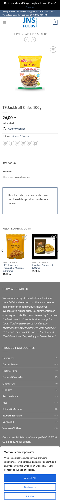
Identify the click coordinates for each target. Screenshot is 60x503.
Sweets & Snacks (35, 33)
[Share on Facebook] (11, 143)
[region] (30, 474)
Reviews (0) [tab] (9, 163)
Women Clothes (11, 428)
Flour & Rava (9, 370)
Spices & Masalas (12, 409)
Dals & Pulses (10, 364)
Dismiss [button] (30, 7)
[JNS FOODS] (30, 22)
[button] (4, 22)
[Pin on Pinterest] (29, 143)
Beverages (8, 357)
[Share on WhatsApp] (5, 143)
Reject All (30, 495)
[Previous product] (33, 39)
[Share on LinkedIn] (35, 143)
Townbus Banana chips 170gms (43, 266)
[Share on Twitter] (17, 143)
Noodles (7, 389)
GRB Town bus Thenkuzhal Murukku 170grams (13, 268)
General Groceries (12, 377)
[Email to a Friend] (23, 143)
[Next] (57, 257)
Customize (30, 486)
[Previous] (3, 257)
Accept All (30, 478)
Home (17, 33)
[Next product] (26, 39)
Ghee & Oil (8, 383)
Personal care (10, 396)
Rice (4, 402)
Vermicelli (8, 421)
